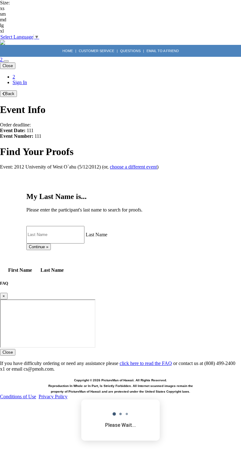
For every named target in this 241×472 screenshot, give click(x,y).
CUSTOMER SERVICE (96, 51)
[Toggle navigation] (6, 61)
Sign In (20, 82)
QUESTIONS (130, 51)
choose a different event (133, 166)
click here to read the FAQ (146, 363)
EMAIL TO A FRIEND (163, 51)
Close (8, 65)
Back (9, 93)
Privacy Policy (53, 396)
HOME (68, 51)
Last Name (96, 234)
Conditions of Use (18, 396)
